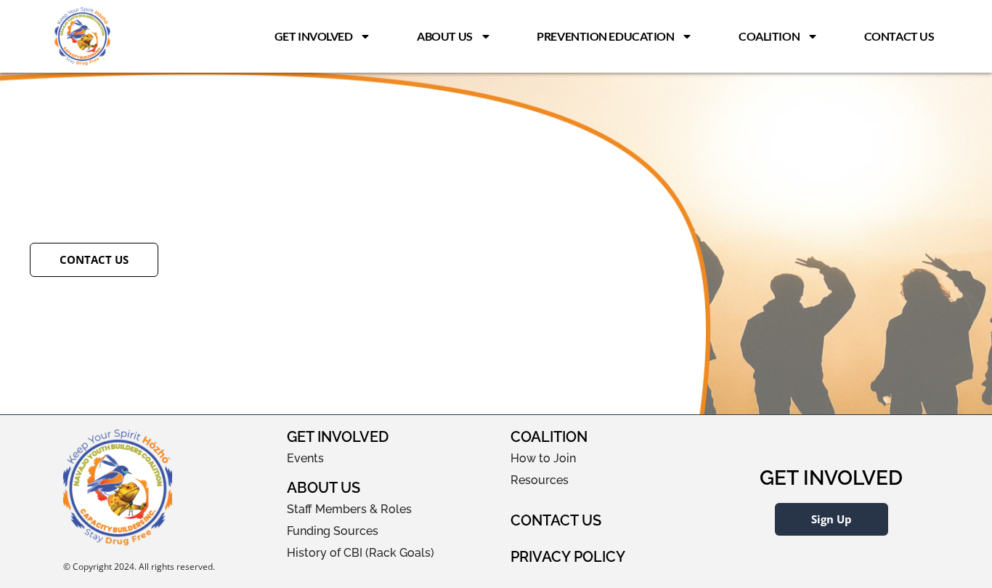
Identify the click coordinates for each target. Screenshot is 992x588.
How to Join (543, 458)
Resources (540, 480)
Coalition (769, 36)
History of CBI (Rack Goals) (360, 553)
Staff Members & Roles (349, 509)
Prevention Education (605, 36)
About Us (444, 36)
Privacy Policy (568, 556)
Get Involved (314, 36)
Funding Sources (332, 531)
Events (305, 458)
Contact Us (899, 36)
